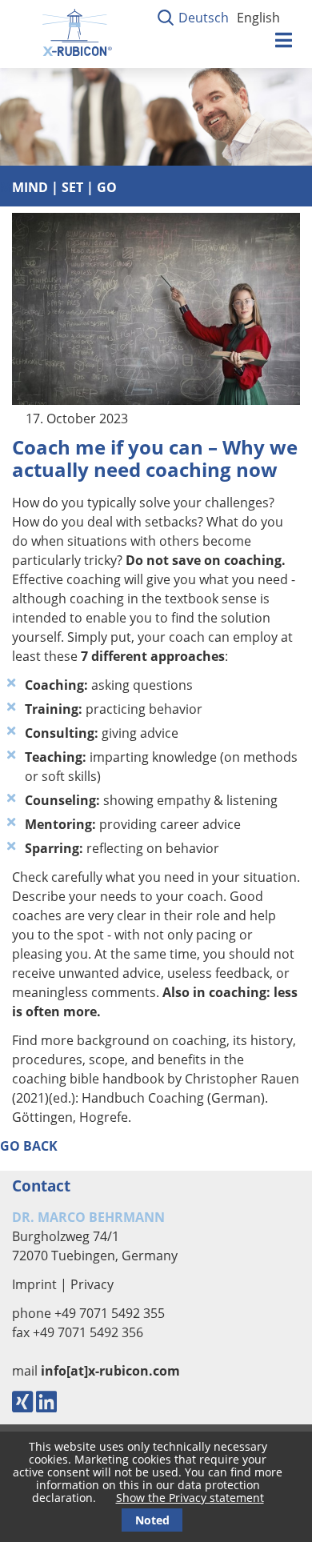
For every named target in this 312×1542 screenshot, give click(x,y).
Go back (29, 1146)
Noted (152, 1520)
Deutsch (203, 17)
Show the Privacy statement (190, 1497)
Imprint (34, 1284)
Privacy (92, 1284)
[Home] (76, 59)
